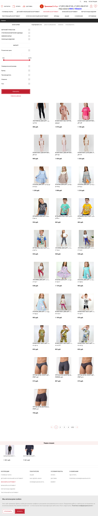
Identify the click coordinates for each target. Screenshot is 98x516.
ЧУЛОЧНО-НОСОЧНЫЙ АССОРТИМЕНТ (37, 16)
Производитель (6, 75)
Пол (2, 83)
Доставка (54, 478)
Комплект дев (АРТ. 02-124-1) (65, 311)
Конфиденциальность (37, 482)
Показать (16, 91)
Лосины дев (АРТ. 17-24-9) (87, 248)
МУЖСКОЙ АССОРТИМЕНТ (70, 11)
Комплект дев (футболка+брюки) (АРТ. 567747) (50, 152)
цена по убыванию (50, 24)
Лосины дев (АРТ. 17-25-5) (64, 248)
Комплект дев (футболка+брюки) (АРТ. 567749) (72, 152)
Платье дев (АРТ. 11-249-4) (87, 279)
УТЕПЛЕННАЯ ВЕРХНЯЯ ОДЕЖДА (12, 33)
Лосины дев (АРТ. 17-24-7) (42, 279)
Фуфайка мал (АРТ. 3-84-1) (87, 216)
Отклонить (8, 511)
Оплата (53, 475)
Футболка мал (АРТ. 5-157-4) (42, 248)
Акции (67, 16)
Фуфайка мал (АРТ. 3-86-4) (64, 216)
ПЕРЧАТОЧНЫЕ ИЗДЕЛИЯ (88, 11)
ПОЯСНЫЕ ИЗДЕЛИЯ (8, 39)
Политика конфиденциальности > (82, 505)
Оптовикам (92, 16)
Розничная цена (6, 50)
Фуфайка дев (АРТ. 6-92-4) (42, 216)
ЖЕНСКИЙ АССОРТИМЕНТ (50, 11)
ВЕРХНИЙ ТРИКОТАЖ (8, 30)
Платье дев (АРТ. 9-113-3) (41, 184)
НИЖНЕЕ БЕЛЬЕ (6, 36)
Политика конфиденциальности (79, 478)
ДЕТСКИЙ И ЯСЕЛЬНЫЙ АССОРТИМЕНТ (28, 11)
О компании (79, 16)
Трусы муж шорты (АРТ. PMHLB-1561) (68, 375)
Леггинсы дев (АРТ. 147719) (42, 121)
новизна (60, 24)
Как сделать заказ (35, 478)
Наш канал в (66, 9)
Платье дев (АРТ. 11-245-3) (42, 311)
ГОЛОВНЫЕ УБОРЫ (7, 11)
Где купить (72, 475)
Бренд (3, 70)
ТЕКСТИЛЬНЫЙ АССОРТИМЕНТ (11, 16)
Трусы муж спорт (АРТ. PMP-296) (44, 375)
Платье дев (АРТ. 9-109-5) (64, 184)
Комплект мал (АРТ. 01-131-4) (43, 343)
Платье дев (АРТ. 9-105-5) (86, 184)
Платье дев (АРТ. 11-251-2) (64, 279)
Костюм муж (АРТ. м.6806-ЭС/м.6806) (34, 456)
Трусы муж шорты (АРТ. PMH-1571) (45, 407)
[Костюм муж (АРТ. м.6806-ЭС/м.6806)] (29, 446)
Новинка (4, 79)
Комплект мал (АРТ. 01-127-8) (65, 343)
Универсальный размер (8, 66)
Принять (20, 511)
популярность (69, 24)
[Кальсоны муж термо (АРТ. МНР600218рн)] (10, 446)
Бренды (56, 16)
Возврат (53, 482)
